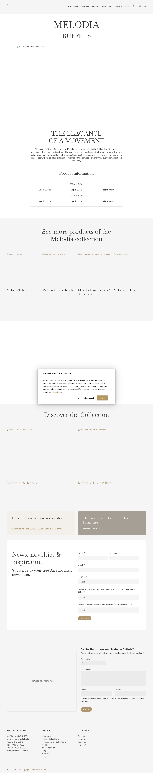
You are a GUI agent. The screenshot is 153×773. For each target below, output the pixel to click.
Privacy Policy (56, 392)
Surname (113, 553)
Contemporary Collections (54, 742)
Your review (87, 669)
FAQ (44, 756)
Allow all (102, 398)
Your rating (86, 659)
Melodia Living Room (96, 482)
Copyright (25, 770)
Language (82, 576)
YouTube (82, 742)
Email (81, 565)
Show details (89, 398)
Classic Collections (50, 739)
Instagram (82, 739)
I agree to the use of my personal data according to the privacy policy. (106, 590)
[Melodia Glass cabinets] (58, 269)
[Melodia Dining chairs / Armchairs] (94, 269)
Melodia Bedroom (22, 482)
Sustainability (48, 747)
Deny (80, 398)
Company (46, 736)
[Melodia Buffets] (130, 269)
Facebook (82, 736)
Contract (46, 745)
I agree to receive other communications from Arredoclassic (106, 605)
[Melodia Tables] (23, 269)
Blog (44, 750)
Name (81, 553)
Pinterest (82, 745)
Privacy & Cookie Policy (38, 770)
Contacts (46, 753)
